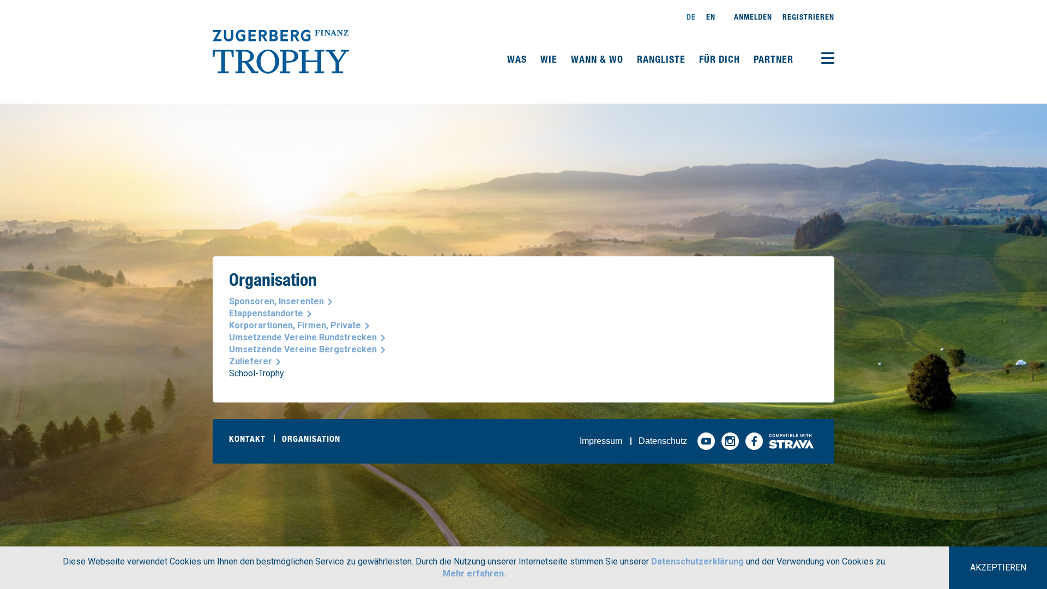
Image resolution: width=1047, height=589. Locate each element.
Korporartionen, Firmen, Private (295, 325)
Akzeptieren (998, 567)
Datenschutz (663, 441)
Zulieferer (250, 361)
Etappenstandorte (266, 313)
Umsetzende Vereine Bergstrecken (303, 349)
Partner (773, 59)
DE (691, 16)
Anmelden (753, 16)
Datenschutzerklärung (697, 561)
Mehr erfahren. (474, 573)
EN (710, 16)
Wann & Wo (598, 59)
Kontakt (247, 438)
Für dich (721, 59)
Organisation (311, 438)
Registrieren (808, 16)
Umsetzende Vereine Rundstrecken (303, 337)
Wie (550, 59)
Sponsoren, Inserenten (276, 301)
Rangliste (662, 59)
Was (518, 59)
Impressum (601, 441)
